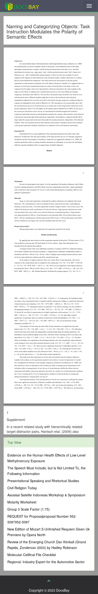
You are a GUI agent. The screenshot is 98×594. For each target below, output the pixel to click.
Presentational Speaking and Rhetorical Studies (43, 480)
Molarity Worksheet (21, 502)
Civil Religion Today (22, 487)
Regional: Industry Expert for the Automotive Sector (46, 561)
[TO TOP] (49, 580)
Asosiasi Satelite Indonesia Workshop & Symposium (46, 495)
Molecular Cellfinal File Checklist (31, 554)
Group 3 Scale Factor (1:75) (28, 509)
